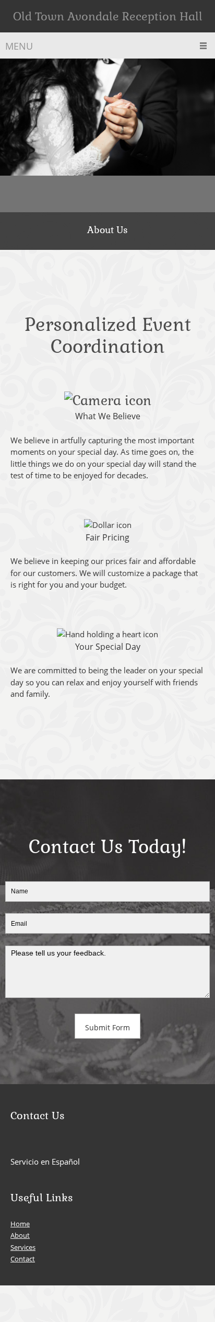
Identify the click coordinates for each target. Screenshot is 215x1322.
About (20, 1235)
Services (22, 1247)
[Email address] (44, 194)
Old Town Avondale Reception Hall (107, 16)
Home (20, 1223)
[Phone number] (29, 194)
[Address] (13, 194)
